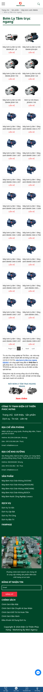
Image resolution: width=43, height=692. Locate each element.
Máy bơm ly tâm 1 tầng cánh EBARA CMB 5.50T (12, 339)
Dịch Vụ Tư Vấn (8, 507)
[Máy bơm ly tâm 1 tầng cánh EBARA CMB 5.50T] (11, 329)
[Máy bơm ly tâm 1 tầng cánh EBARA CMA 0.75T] (31, 116)
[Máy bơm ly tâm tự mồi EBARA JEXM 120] (31, 63)
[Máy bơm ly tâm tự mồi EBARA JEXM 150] (11, 63)
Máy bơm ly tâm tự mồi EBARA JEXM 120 (31, 74)
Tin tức (15, 418)
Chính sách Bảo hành (11, 616)
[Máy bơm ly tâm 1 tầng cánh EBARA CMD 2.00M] (31, 276)
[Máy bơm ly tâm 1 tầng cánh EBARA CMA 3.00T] (11, 116)
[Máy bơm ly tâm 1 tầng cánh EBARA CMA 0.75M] (31, 223)
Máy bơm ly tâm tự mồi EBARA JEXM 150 (12, 74)
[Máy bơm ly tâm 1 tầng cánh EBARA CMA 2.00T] (11, 170)
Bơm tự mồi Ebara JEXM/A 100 (31, 101)
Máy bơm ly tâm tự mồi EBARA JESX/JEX (31, 48)
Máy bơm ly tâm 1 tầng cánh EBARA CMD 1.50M (31, 313)
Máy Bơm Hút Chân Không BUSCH (16, 492)
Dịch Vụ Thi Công (9, 515)
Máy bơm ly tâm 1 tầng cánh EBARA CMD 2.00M (31, 286)
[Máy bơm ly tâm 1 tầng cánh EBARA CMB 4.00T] (31, 329)
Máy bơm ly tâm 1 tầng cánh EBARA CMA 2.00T (12, 180)
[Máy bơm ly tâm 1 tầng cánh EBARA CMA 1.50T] (31, 143)
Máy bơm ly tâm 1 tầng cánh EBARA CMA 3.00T (12, 127)
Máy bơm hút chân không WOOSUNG (18, 484)
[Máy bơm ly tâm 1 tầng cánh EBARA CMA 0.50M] (11, 249)
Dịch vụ (6, 418)
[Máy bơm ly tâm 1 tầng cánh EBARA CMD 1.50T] (11, 302)
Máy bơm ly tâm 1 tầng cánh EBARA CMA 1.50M (31, 207)
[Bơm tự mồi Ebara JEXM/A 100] (31, 90)
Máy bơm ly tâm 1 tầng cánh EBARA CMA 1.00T (12, 154)
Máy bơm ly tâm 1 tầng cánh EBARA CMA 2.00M (11, 207)
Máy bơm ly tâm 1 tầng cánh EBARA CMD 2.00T (12, 286)
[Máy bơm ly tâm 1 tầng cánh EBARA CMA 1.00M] (11, 223)
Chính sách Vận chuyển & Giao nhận (17, 608)
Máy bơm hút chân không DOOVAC (17, 480)
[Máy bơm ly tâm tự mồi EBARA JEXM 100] (11, 90)
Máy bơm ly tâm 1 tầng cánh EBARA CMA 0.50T (31, 180)
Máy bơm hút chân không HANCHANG (18, 488)
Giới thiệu (19, 414)
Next (27, 348)
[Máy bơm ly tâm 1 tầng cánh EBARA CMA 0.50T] (31, 170)
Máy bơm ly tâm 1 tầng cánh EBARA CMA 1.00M (11, 233)
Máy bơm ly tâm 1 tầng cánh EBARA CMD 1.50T (12, 313)
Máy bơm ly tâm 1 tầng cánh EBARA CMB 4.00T (31, 339)
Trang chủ (7, 414)
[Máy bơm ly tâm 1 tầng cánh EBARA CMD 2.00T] (11, 276)
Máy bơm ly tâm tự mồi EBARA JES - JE (12, 48)
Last (33, 348)
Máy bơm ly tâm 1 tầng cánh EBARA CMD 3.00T (31, 260)
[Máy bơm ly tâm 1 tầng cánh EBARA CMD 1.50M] (31, 302)
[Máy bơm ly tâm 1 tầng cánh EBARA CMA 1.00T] (11, 143)
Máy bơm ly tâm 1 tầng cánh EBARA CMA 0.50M (11, 260)
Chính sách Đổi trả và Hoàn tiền (15, 612)
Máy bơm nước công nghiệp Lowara (17, 496)
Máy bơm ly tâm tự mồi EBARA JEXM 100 (12, 101)
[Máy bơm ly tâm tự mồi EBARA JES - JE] (11, 37)
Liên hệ (23, 418)
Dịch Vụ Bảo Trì (8, 519)
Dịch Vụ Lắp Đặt (8, 511)
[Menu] (3, 4)
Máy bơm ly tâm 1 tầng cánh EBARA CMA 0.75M (31, 233)
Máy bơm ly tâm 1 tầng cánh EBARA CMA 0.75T (31, 127)
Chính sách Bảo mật (10, 604)
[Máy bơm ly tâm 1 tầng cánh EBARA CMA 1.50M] (31, 196)
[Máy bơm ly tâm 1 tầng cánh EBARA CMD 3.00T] (31, 249)
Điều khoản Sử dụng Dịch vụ (14, 620)
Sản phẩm (30, 414)
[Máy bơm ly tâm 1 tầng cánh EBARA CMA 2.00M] (11, 196)
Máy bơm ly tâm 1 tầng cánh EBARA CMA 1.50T (31, 154)
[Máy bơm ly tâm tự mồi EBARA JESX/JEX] (31, 37)
